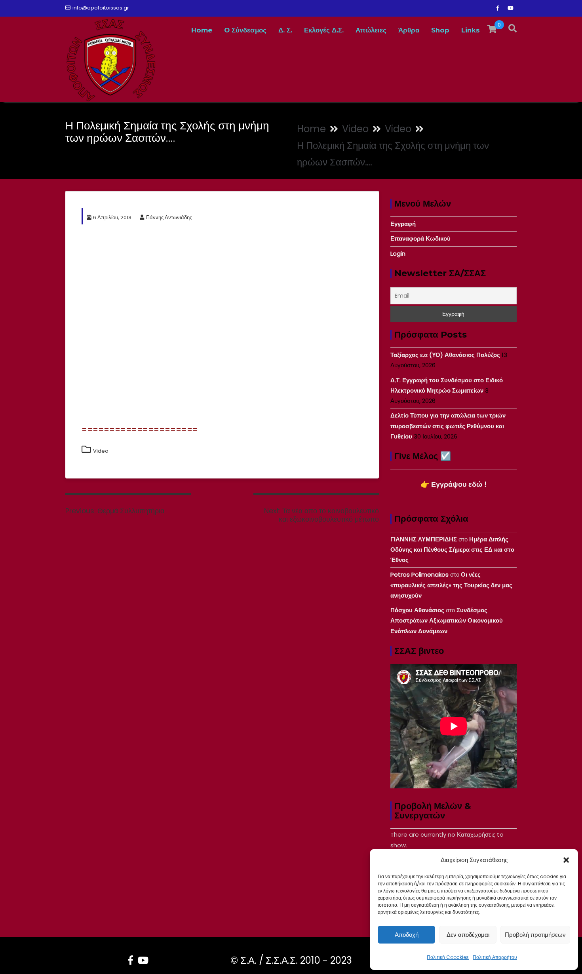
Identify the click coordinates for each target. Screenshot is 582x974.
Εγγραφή (403, 224)
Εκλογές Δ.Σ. (324, 30)
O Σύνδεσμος (245, 30)
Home (201, 30)
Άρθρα (408, 30)
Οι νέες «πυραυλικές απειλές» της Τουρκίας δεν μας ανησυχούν (451, 585)
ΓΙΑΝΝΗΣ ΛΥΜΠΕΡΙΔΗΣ (423, 539)
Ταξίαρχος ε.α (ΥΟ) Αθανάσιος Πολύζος (445, 355)
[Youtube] (510, 8)
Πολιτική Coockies (448, 957)
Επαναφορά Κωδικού (420, 238)
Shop (440, 30)
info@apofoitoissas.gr (100, 7)
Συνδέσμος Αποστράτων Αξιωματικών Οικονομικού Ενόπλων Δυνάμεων (446, 620)
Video (100, 451)
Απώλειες (371, 30)
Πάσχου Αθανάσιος (417, 610)
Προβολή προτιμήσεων (535, 934)
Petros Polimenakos (419, 574)
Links (470, 30)
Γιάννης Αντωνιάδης (169, 217)
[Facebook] (497, 8)
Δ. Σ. (285, 30)
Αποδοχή (406, 934)
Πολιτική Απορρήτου (495, 957)
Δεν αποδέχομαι (468, 934)
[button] (566, 860)
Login (397, 253)
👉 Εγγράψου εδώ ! (453, 484)
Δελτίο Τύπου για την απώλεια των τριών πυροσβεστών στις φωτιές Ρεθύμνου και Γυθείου (448, 425)
